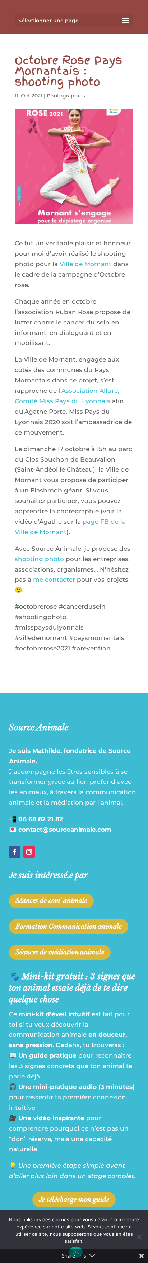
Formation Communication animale (68, 927)
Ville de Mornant (85, 264)
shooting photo (39, 559)
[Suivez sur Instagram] (29, 852)
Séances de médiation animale (59, 952)
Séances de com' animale (51, 901)
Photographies (66, 95)
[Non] (139, 1236)
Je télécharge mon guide (74, 1200)
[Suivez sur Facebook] (14, 852)
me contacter (54, 579)
